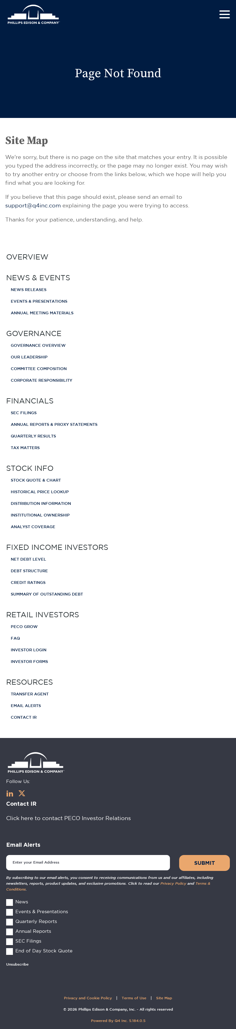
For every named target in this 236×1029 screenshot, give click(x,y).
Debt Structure (29, 571)
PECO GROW (24, 627)
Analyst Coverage (33, 527)
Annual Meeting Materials (42, 313)
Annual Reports (33, 931)
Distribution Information (41, 503)
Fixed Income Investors (57, 547)
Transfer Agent (30, 694)
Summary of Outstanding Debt (47, 594)
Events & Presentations (39, 301)
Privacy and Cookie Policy (88, 998)
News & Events (38, 278)
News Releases (28, 290)
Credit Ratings (28, 582)
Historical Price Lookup (40, 492)
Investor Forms (29, 662)
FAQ (15, 638)
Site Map (164, 998)
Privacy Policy (173, 883)
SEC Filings (24, 413)
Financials (29, 401)
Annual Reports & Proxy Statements (54, 424)
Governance (33, 333)
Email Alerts (26, 706)
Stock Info (29, 468)
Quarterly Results (33, 436)
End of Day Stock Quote (44, 950)
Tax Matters (25, 448)
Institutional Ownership (40, 515)
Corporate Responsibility (41, 380)
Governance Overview (38, 345)
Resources (29, 682)
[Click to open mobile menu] (224, 15)
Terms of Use (134, 998)
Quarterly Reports (36, 921)
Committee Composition (39, 369)
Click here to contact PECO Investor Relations (68, 818)
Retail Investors (42, 615)
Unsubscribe (17, 964)
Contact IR (24, 717)
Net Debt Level (28, 559)
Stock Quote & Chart (36, 480)
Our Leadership (29, 357)
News (21, 901)
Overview (27, 257)
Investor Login (28, 650)
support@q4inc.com (33, 205)
